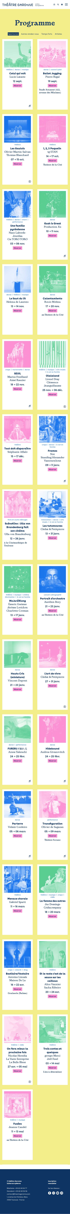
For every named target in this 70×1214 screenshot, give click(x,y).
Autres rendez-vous (30, 34)
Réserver (17, 86)
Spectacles (13, 34)
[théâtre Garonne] (25, 4)
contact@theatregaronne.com (18, 1194)
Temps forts (46, 34)
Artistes (58, 34)
